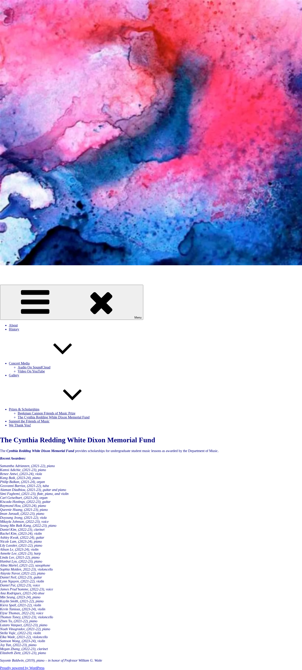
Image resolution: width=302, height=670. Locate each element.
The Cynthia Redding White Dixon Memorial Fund (54, 417)
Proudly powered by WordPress (22, 668)
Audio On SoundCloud (34, 367)
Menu (137, 317)
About (13, 325)
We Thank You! (20, 425)
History (14, 329)
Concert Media (19, 363)
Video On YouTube (31, 371)
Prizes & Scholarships (24, 409)
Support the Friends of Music (29, 421)
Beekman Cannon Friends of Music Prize (46, 413)
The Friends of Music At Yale (20, 271)
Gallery (14, 375)
